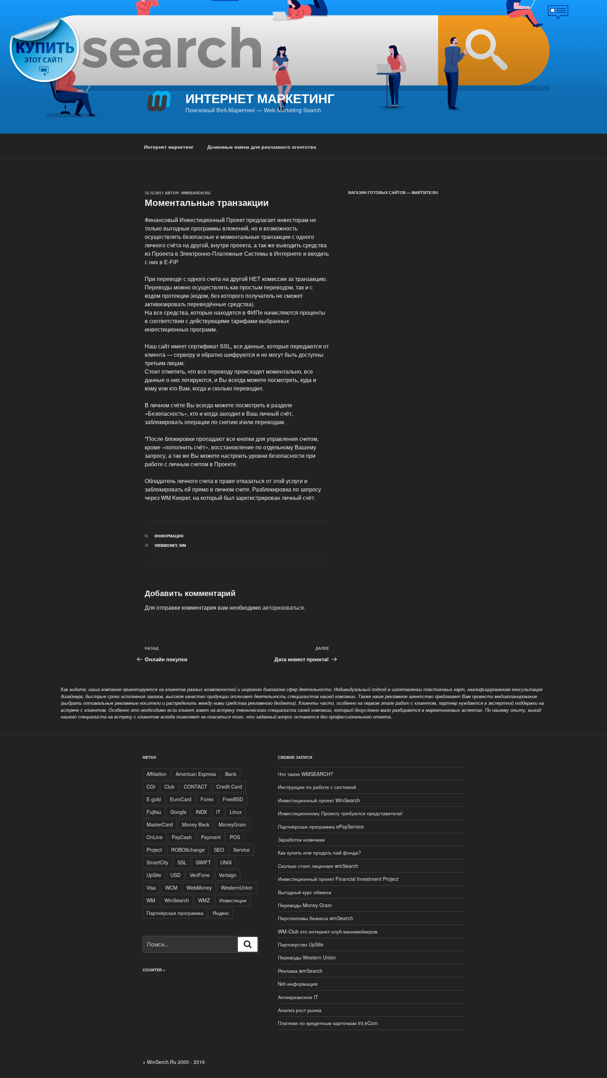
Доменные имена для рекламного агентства (261, 146)
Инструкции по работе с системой (317, 786)
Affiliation (156, 773)
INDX (201, 811)
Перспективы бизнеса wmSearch (315, 918)
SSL (182, 862)
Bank (230, 773)
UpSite (153, 874)
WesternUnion (237, 887)
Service (241, 849)
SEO (219, 849)
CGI (150, 786)
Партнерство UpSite (301, 944)
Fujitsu (153, 811)
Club (169, 786)
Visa (151, 887)
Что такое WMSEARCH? (305, 773)
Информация (169, 535)
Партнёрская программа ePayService (321, 826)
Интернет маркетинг (259, 98)
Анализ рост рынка (299, 1009)
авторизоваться (283, 607)
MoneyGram (232, 824)
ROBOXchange (188, 849)
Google (178, 811)
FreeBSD (233, 799)
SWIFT (203, 862)
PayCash (182, 837)
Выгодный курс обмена (304, 892)
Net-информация (298, 983)
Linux (236, 811)
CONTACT (195, 786)
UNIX (226, 862)
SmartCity (157, 862)
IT (218, 811)
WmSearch (176, 900)
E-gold (153, 799)
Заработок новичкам (301, 839)
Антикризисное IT (298, 996)
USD (175, 874)
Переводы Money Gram (305, 905)
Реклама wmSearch (300, 970)
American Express (196, 773)
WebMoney (166, 545)
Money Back (195, 824)
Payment (211, 837)
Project (154, 849)
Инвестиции (233, 900)
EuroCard (180, 799)
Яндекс (221, 912)
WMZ (204, 900)
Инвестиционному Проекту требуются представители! (340, 813)
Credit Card (229, 786)
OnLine (154, 837)
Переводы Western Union (307, 957)
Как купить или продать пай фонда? (319, 852)
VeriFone (200, 874)
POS (235, 837)
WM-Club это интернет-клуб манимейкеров (327, 931)
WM (182, 545)
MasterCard (159, 824)
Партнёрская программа (174, 912)
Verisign (227, 874)
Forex (207, 799)
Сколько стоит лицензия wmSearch (318, 865)
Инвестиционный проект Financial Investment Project (338, 878)
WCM (171, 887)
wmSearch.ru (195, 192)
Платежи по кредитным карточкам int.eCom (328, 1022)
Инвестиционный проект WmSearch (319, 800)
